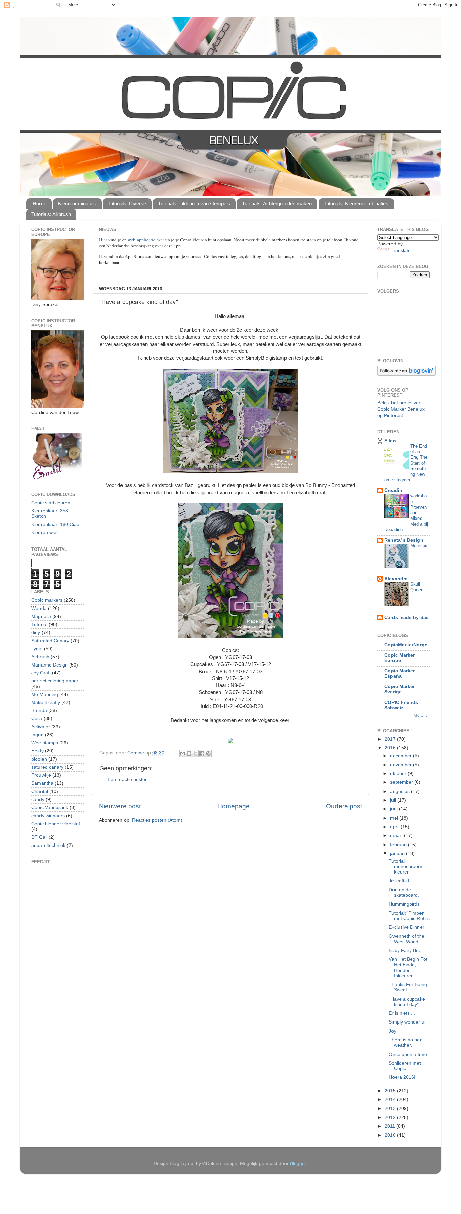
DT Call (39, 837)
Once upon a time (408, 1054)
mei (394, 818)
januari (398, 853)
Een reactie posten (128, 779)
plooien (39, 759)
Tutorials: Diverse (127, 203)
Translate (401, 250)
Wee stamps (44, 742)
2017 (391, 739)
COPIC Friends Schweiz (401, 705)
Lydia (37, 648)
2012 (391, 1117)
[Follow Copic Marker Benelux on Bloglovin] (406, 374)
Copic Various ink (49, 807)
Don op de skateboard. (404, 892)
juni (394, 808)
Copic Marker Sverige (399, 689)
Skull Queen (416, 587)
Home (39, 203)
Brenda (39, 710)
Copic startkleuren (50, 502)
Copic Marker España (399, 673)
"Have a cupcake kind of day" (407, 1002)
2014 (391, 1099)
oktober (399, 773)
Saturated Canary (50, 640)
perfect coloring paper (54, 680)
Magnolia (41, 616)
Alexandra (396, 578)
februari (399, 844)
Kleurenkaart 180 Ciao (55, 524)
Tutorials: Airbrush (51, 214)
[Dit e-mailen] (182, 753)
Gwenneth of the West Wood (406, 939)
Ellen (390, 440)
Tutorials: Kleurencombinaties (356, 203)
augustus (400, 791)
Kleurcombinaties (77, 203)
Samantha (42, 783)
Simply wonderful (407, 1022)
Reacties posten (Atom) (157, 820)
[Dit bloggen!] (189, 753)
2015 (391, 1090)
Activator (40, 726)
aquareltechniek (48, 845)
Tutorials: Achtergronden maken (277, 203)
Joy (392, 1031)
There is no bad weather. (406, 1042)
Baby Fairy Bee (405, 950)
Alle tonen (422, 715)
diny (35, 632)
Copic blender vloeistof (55, 823)
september (402, 782)
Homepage (233, 806)
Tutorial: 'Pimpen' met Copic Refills (409, 916)
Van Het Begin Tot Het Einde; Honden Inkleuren (408, 967)
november (401, 764)
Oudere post (344, 806)
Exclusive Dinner (406, 927)
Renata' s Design (403, 540)
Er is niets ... (402, 1013)
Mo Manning (44, 694)
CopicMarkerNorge (405, 644)
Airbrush (40, 656)
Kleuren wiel (44, 532)
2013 (391, 1108)
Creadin (393, 490)
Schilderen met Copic (405, 1066)
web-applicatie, (142, 240)
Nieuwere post (120, 806)
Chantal (39, 791)
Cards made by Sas (406, 617)
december (401, 755)
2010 (391, 1135)
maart (397, 835)
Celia (36, 718)
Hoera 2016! (402, 1077)
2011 (390, 1126)
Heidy (37, 750)
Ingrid (37, 734)
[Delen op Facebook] (201, 753)
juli (393, 800)
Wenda (39, 608)
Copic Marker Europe (399, 658)
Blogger (298, 1163)
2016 (391, 747)
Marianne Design (49, 665)
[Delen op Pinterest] (208, 753)
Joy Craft (41, 672)
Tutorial (39, 624)
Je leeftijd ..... (403, 880)
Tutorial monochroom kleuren (405, 867)
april (395, 826)
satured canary (47, 767)
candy (37, 799)
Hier (103, 240)
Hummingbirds (404, 904)
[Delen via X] (195, 753)
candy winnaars (48, 815)
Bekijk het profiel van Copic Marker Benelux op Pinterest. (401, 409)
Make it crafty (45, 702)
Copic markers (46, 600)
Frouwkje (41, 775)
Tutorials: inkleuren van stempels (194, 203)
